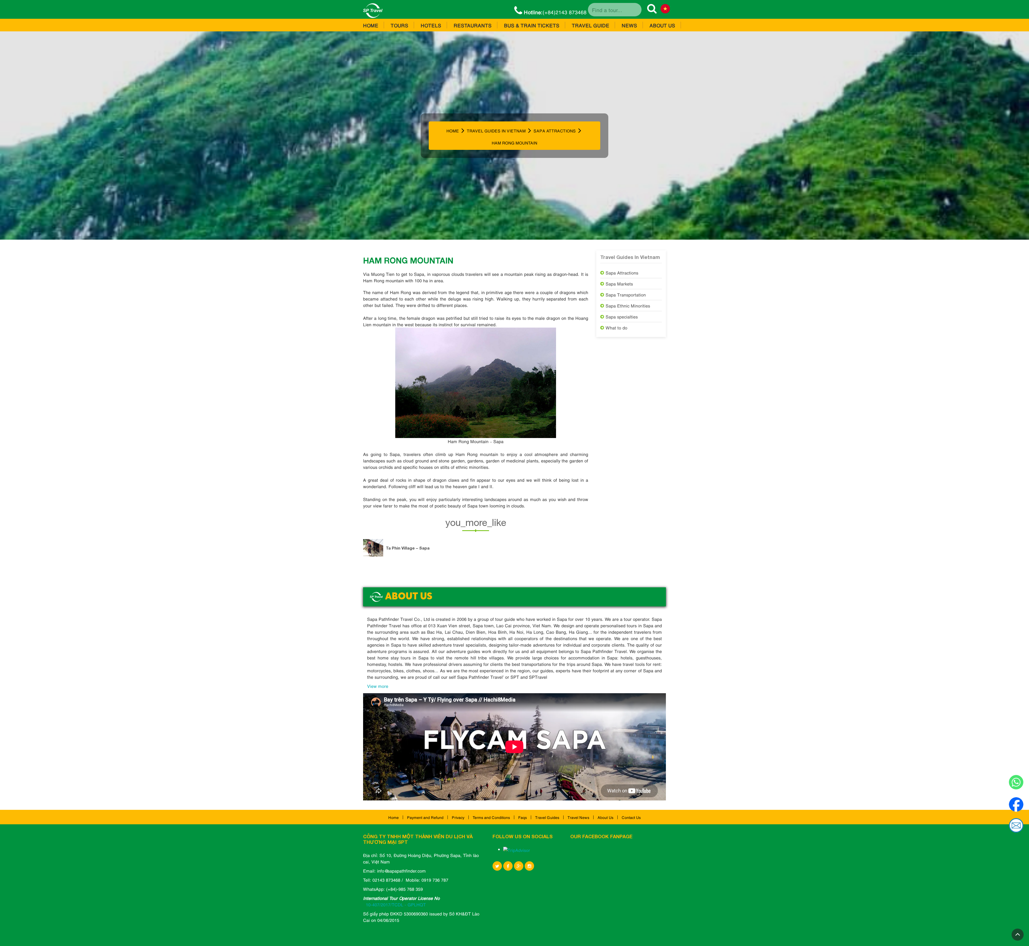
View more (377, 686)
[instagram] (529, 866)
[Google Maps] (518, 866)
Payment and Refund (425, 817)
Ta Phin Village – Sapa (408, 548)
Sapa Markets (619, 284)
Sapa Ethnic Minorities (628, 306)
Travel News (578, 817)
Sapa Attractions (622, 273)
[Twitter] (497, 866)
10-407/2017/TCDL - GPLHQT (396, 904)
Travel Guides (547, 817)
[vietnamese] (665, 9)
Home (393, 817)
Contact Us (631, 817)
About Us (605, 817)
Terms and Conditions (491, 817)
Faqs (522, 817)
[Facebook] (508, 866)
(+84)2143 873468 (555, 11)
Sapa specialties (622, 317)
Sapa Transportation (626, 295)
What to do (616, 328)
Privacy (458, 817)
